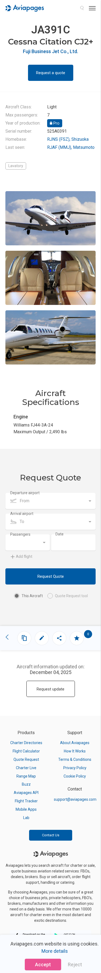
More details (54, 951)
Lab (26, 818)
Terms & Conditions (74, 759)
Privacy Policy (74, 768)
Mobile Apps (26, 809)
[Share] (59, 638)
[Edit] (41, 638)
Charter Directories (26, 743)
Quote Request (26, 759)
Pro (56, 123)
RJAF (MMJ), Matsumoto (71, 147)
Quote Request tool (71, 596)
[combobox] (50, 501)
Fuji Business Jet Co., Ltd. (50, 51)
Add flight (24, 556)
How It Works (75, 751)
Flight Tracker (26, 801)
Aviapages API (26, 792)
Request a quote (50, 72)
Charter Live (26, 768)
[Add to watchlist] (76, 638)
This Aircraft (32, 596)
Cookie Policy (75, 776)
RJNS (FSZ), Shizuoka (68, 139)
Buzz (26, 784)
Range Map (26, 776)
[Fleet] (24, 638)
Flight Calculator (26, 751)
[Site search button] (82, 8)
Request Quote (50, 576)
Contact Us (50, 835)
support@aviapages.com (75, 799)
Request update (50, 689)
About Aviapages (74, 743)
